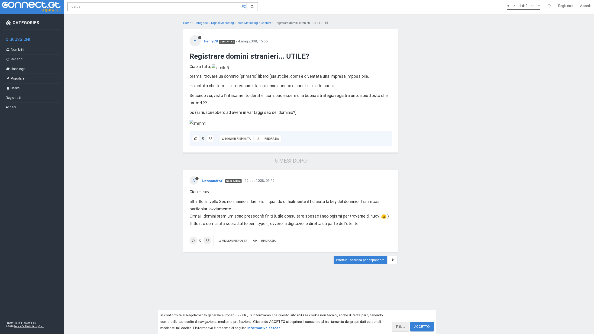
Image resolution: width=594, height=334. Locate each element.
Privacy (9, 323)
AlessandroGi (212, 181)
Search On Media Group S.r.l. (29, 326)
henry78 (211, 41)
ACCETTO (422, 326)
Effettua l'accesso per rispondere (360, 260)
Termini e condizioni (25, 323)
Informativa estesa (264, 328)
